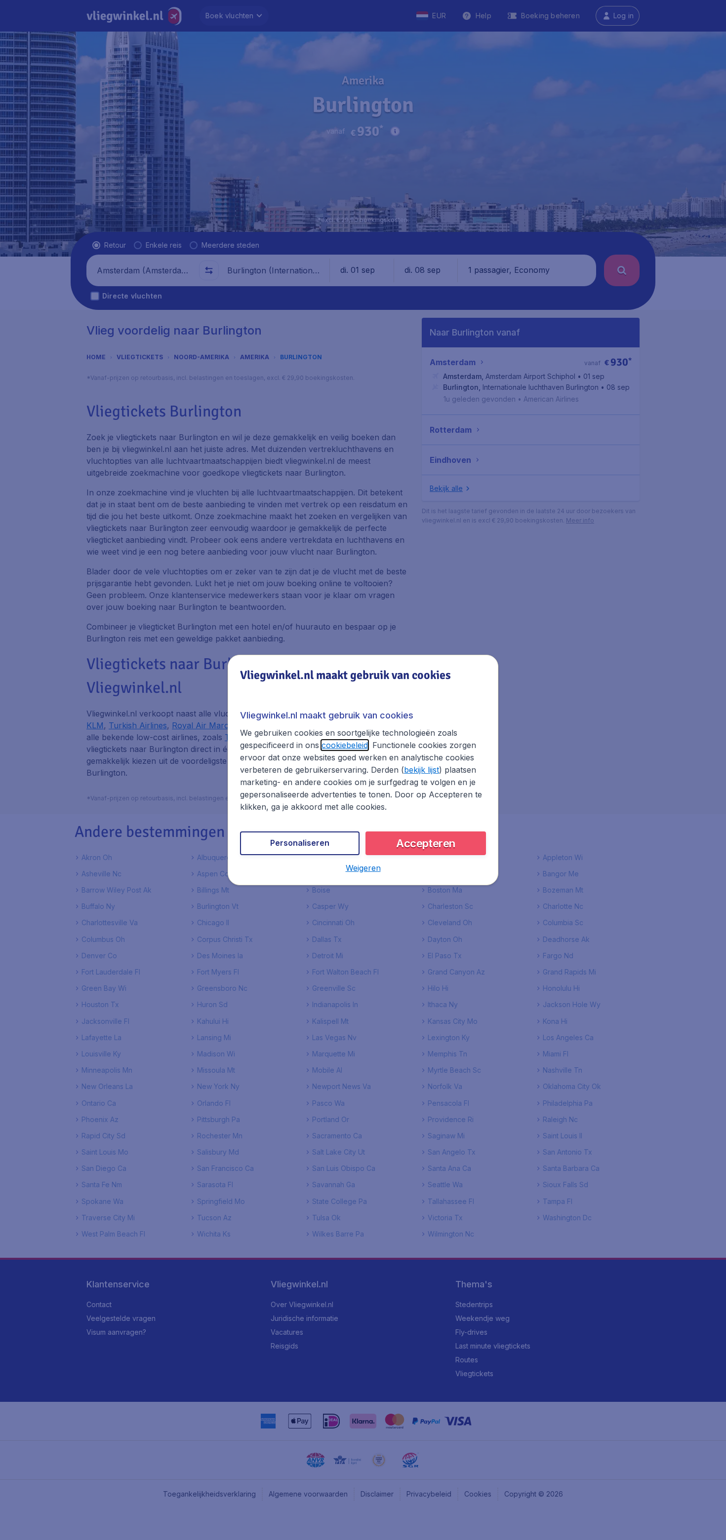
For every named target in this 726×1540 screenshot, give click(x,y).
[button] (363, 868)
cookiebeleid (345, 745)
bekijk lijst (421, 770)
